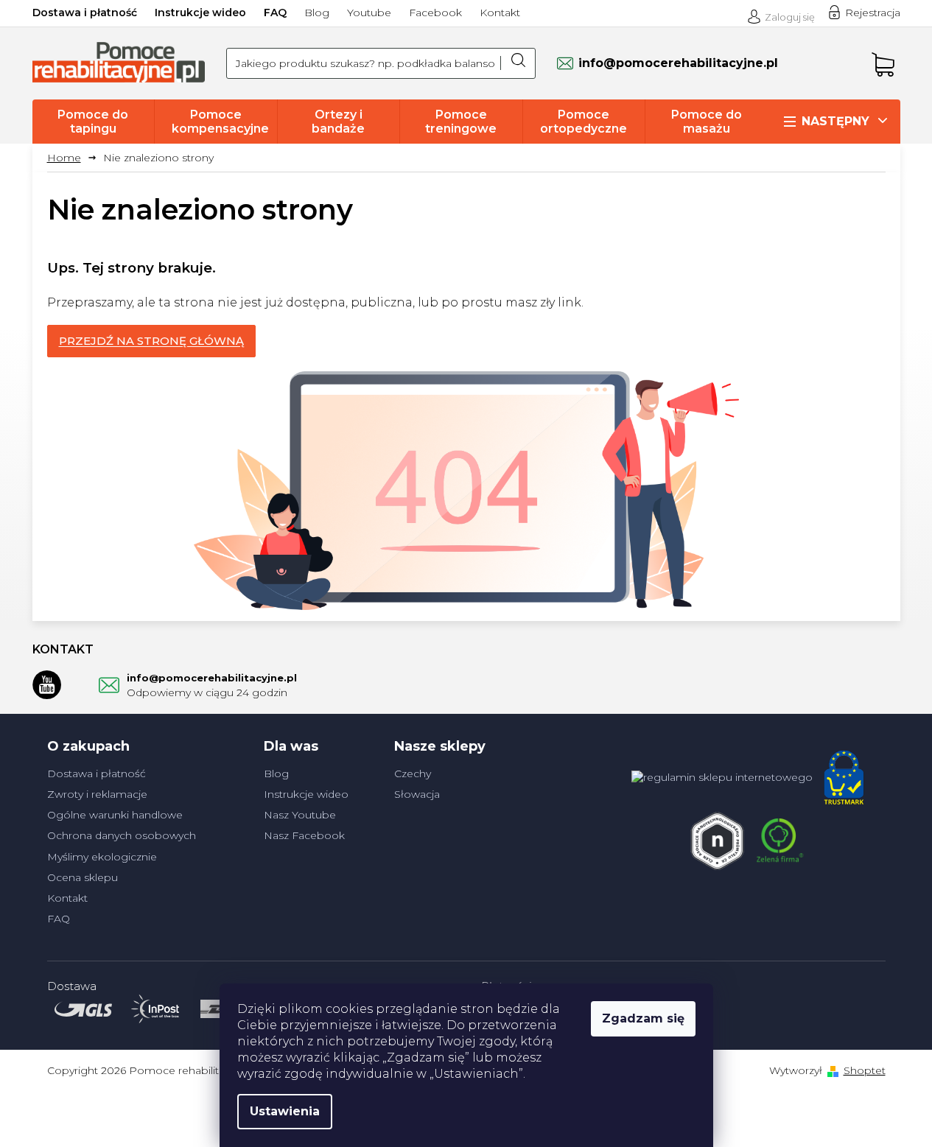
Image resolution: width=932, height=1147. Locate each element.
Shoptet (865, 1070)
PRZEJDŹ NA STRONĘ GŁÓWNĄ (151, 341)
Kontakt (500, 12)
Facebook (435, 12)
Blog (316, 12)
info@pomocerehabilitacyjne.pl (212, 678)
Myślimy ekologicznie (102, 856)
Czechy (412, 773)
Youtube (369, 12)
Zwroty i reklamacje (97, 794)
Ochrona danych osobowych (121, 835)
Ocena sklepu (82, 877)
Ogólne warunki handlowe (115, 814)
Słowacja (417, 794)
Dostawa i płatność (84, 12)
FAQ (275, 12)
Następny (835, 121)
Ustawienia (285, 1111)
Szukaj (518, 63)
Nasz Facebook (304, 835)
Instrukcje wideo (200, 12)
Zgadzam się (643, 1018)
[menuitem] (93, 121)
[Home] (69, 158)
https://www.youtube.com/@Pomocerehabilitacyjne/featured (47, 684)
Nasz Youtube (300, 814)
